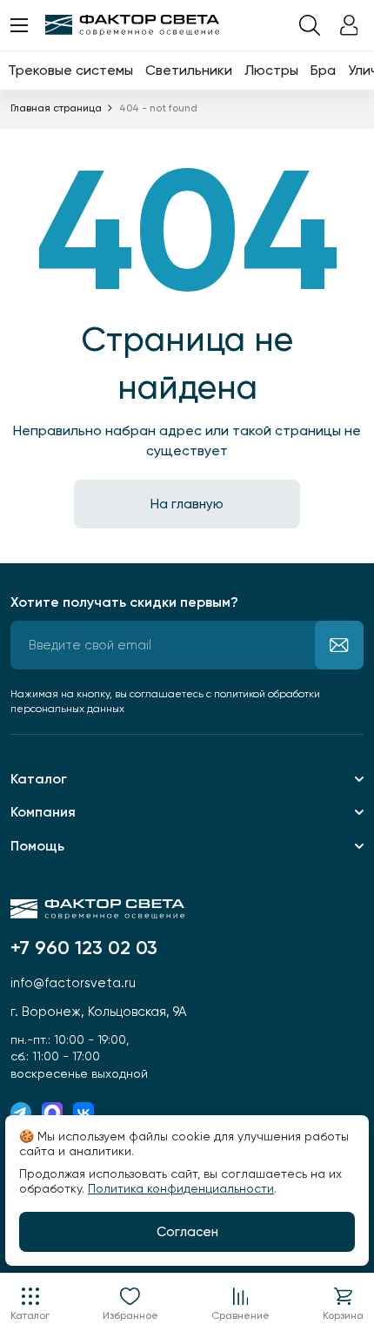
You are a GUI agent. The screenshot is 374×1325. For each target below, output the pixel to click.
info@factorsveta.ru (73, 983)
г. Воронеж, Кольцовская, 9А (98, 1011)
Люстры (271, 70)
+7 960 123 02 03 (83, 948)
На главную (187, 504)
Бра (323, 70)
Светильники (188, 70)
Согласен (187, 1232)
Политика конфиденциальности (181, 1188)
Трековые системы (70, 70)
